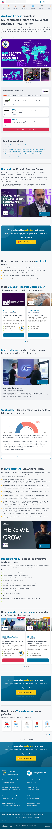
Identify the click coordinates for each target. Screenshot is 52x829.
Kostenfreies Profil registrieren (33, 803)
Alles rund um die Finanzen (33, 789)
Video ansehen (45, 214)
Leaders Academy (8, 311)
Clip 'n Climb (31, 637)
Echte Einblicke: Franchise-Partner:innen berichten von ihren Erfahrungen (23, 151)
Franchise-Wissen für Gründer (33, 785)
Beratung (5, 308)
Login (48, 2)
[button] (44, 2)
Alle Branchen (17, 2)
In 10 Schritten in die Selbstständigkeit (10, 787)
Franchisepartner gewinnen (33, 801)
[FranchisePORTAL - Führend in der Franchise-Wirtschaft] (2, 2)
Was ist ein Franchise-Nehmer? (9, 803)
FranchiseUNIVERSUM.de (33, 817)
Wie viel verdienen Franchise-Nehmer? (10, 792)
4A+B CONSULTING (34, 311)
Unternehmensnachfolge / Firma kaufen (11, 805)
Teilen (47, 37)
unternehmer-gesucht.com (21, 817)
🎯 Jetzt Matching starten (26, 242)
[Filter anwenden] (24, 1)
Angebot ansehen (13, 335)
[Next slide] (50, 734)
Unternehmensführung (32, 787)
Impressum (23, 825)
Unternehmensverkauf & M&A (14, 633)
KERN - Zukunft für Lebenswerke (12, 637)
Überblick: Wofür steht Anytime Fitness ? (15, 144)
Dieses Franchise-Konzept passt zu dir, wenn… (16, 147)
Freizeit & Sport (30, 633)
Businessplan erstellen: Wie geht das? (10, 808)
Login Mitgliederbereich (32, 805)
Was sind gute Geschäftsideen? (9, 798)
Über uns (18, 825)
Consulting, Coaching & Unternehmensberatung (19, 308)
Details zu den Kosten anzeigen (25, 457)
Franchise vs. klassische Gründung (9, 785)
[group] (6, 725)
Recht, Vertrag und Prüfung (33, 792)
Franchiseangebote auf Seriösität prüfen (11, 789)
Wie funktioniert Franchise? (8, 782)
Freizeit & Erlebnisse (40, 633)
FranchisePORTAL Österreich (36, 814)
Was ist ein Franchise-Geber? (8, 801)
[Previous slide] (47, 734)
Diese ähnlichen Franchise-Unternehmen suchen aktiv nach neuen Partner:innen (24, 149)
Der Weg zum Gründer (31, 782)
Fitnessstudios (16, 38)
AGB (35, 825)
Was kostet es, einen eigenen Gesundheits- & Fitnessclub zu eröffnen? (22, 154)
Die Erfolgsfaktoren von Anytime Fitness (14, 156)
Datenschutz (30, 825)
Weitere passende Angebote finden (26, 129)
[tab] (12, 74)
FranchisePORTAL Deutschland (22, 814)
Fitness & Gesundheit (6, 38)
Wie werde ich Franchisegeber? (33, 798)
